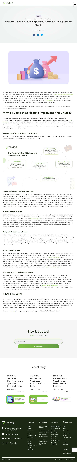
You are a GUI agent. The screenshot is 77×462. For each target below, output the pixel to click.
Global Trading (31, 437)
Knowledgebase (67, 439)
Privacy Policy (70, 459)
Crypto (29, 428)
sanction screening (53, 257)
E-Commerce (31, 430)
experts (12, 311)
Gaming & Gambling (32, 435)
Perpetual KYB (42, 438)
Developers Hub (67, 437)
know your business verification (63, 94)
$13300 (9, 202)
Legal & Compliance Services (32, 446)
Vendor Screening (55, 440)
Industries (31, 422)
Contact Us (67, 453)
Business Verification (44, 429)
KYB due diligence (35, 218)
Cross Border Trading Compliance (56, 431)
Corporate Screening (44, 441)
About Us (65, 444)
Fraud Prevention (55, 434)
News (64, 428)
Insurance (30, 443)
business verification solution (52, 267)
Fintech (29, 433)
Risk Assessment (43, 434)
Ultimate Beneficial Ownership (50, 285)
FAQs (64, 442)
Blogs (64, 426)
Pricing (65, 449)
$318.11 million (49, 100)
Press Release (66, 433)
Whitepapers (66, 435)
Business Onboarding (56, 426)
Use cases (54, 422)
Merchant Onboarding (54, 443)
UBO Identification (43, 436)
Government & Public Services (33, 440)
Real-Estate (30, 449)
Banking (29, 426)
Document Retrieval (44, 432)
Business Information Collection (44, 427)
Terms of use (58, 459)
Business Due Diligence (42, 444)
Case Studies (66, 430)
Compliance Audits (55, 428)
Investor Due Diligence (54, 437)
